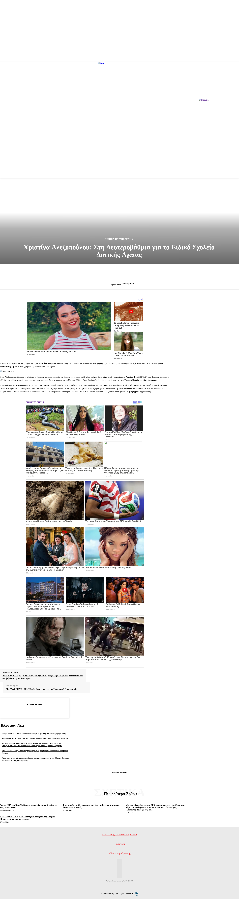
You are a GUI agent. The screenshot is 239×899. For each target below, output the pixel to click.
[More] (52, 711)
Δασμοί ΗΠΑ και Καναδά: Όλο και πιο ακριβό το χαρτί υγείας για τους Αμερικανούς (34, 733)
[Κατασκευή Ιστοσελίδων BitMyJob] (136, 894)
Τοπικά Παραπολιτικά (119, 239)
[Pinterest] (34, 711)
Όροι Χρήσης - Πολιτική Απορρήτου (119, 834)
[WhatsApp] (43, 711)
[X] (25, 711)
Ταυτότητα (119, 844)
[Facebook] (16, 711)
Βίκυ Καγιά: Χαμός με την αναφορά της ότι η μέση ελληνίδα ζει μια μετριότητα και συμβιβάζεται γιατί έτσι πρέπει (42, 677)
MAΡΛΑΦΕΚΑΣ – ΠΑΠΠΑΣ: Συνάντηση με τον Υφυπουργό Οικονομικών (41, 689)
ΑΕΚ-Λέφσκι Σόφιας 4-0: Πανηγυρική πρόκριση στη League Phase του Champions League (27, 818)
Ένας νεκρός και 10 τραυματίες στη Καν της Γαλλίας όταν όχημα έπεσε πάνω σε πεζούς (35, 738)
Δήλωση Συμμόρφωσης (119, 853)
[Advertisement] (119, 161)
